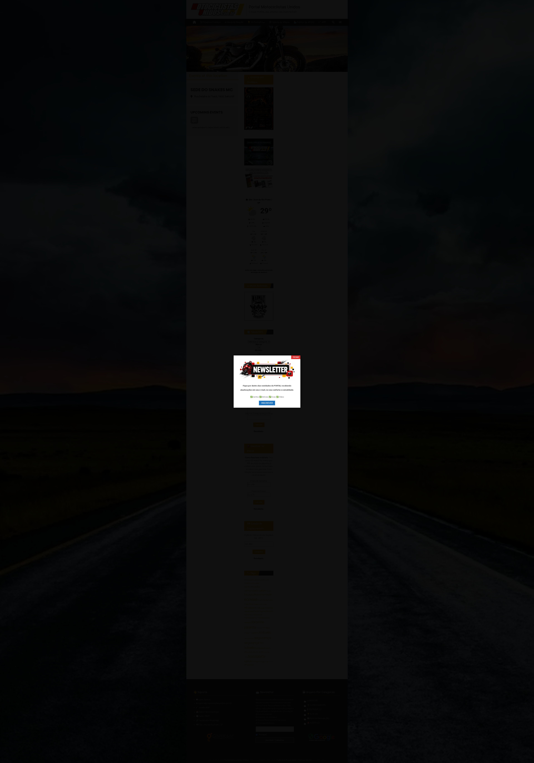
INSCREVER (267, 403)
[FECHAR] (295, 357)
